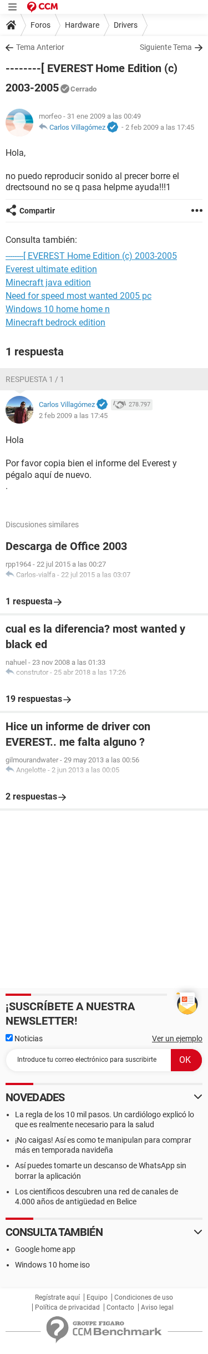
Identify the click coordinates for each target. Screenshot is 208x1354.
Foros (40, 25)
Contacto (120, 1307)
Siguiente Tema (166, 47)
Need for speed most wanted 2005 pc (78, 296)
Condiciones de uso (143, 1297)
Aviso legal (157, 1307)
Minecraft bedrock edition (55, 322)
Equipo (97, 1297)
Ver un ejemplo (177, 1038)
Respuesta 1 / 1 (35, 379)
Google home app (45, 1249)
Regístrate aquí (57, 1297)
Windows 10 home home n (58, 309)
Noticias (28, 1038)
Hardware (82, 25)
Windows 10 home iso (52, 1264)
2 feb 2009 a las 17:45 (159, 127)
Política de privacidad (67, 1307)
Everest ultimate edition (51, 269)
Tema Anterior (40, 47)
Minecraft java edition (48, 282)
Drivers (126, 25)
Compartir (37, 210)
